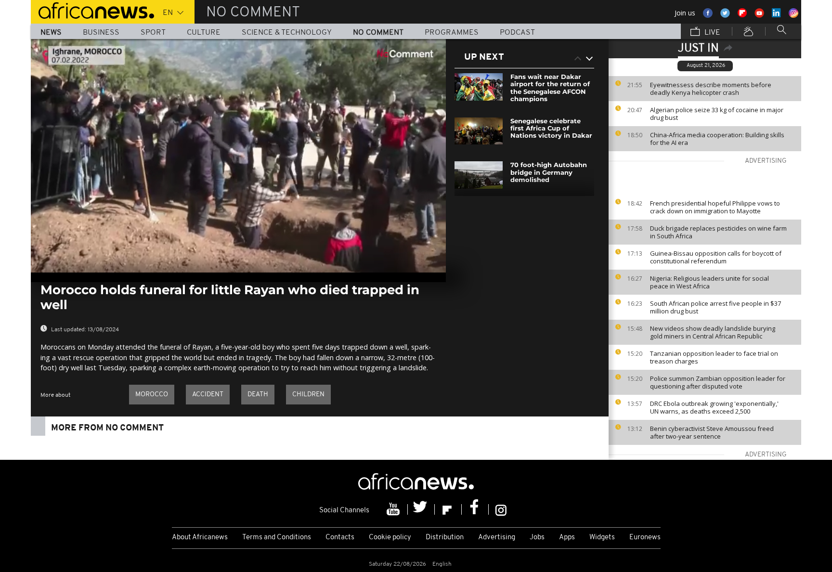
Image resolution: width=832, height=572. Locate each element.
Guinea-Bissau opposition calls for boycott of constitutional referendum (715, 257)
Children (308, 394)
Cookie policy (390, 537)
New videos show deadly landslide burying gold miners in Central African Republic (712, 332)
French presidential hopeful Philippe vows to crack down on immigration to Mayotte (715, 207)
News (51, 33)
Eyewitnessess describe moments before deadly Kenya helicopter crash (710, 88)
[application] (238, 156)
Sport (153, 33)
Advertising (496, 537)
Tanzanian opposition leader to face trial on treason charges (714, 357)
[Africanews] (92, 9)
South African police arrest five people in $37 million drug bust (715, 307)
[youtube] (394, 509)
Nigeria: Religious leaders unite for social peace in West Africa (709, 282)
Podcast (517, 33)
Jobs (537, 537)
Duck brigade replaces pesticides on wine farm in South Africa (718, 232)
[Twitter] (421, 509)
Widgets (602, 537)
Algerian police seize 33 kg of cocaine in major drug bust (716, 113)
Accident (207, 394)
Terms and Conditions (276, 537)
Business (101, 33)
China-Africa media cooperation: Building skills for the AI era (717, 138)
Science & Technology (287, 33)
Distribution (445, 537)
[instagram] (501, 509)
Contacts (339, 537)
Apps (567, 537)
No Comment (378, 33)
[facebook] (475, 509)
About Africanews (200, 537)
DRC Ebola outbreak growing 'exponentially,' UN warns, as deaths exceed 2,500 (714, 407)
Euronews (645, 537)
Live (711, 33)
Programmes (452, 33)
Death (257, 394)
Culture (204, 33)
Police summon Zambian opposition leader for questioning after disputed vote (717, 382)
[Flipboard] (448, 509)
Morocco (151, 394)
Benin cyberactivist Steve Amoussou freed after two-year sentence (712, 432)
